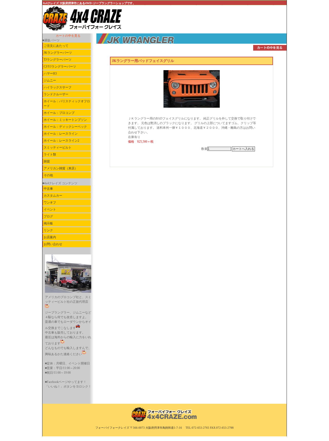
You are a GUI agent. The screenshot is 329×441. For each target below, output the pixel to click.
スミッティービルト (57, 147)
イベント (50, 209)
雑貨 (47, 161)
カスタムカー (53, 195)
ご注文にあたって (56, 46)
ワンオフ (50, 202)
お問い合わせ (53, 244)
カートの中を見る (68, 36)
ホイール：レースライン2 (61, 140)
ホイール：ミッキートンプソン (65, 120)
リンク (48, 230)
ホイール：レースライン (61, 133)
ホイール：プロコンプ (59, 113)
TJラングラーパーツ (57, 59)
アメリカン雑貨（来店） (61, 168)
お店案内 (50, 237)
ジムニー (50, 80)
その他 (48, 175)
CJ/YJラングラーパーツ (60, 66)
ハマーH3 (50, 73)
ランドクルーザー (56, 94)
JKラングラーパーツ (58, 52)
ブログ (48, 216)
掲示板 (48, 223)
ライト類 (50, 154)
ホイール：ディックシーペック (65, 126)
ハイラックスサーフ (57, 87)
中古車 (48, 188)
